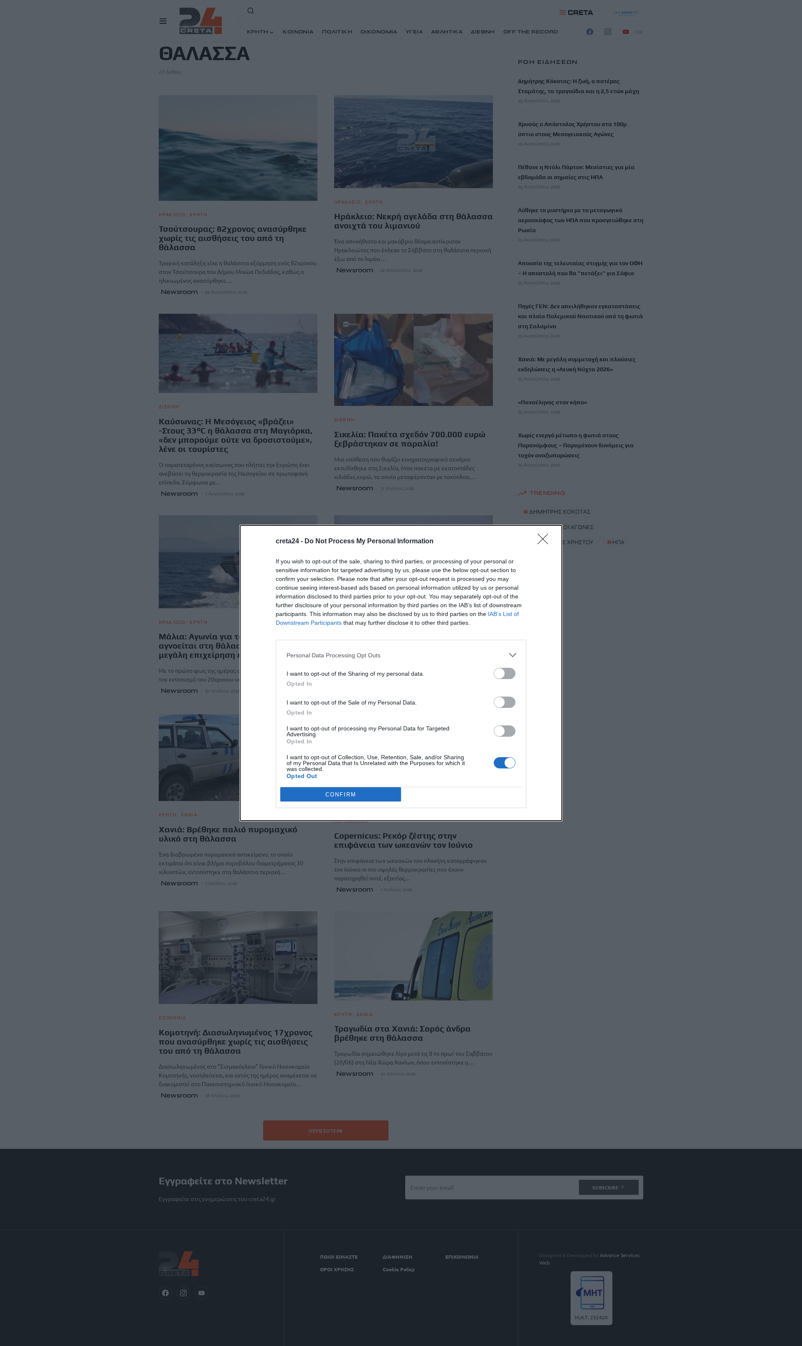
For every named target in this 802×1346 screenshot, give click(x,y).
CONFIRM (340, 794)
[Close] (545, 542)
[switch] (504, 673)
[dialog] (401, 673)
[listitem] (401, 655)
